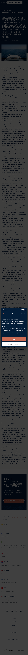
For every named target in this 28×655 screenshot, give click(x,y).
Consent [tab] (5, 313)
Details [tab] (14, 313)
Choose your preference (13, 344)
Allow (14, 339)
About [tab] (23, 313)
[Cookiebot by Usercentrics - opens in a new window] (20, 310)
